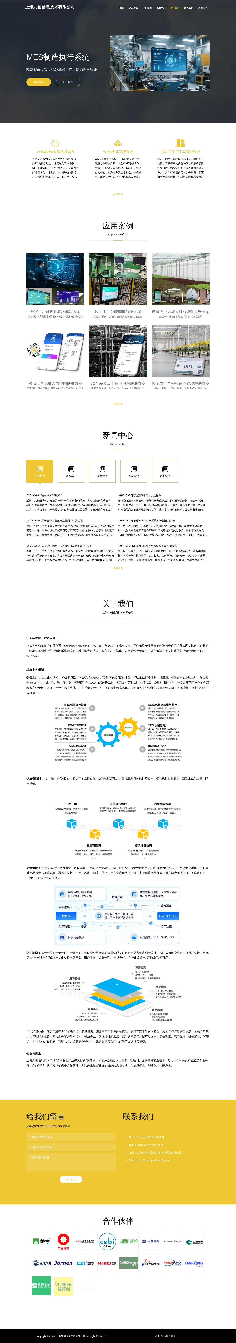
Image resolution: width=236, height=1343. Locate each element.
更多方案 (118, 404)
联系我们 (188, 7)
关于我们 (174, 7)
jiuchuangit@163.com (150, 1145)
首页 (122, 7)
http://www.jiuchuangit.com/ (154, 1160)
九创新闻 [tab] (40, 475)
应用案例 (147, 7)
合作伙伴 (202, 7)
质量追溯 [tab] (102, 475)
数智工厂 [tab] (71, 475)
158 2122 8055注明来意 (150, 1137)
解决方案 (39, 82)
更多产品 (118, 194)
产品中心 (133, 7)
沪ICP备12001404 (165, 1336)
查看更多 (118, 568)
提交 (73, 1179)
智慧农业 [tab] (134, 475)
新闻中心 (161, 7)
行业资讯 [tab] (165, 475)
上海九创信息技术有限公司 (70, 1336)
